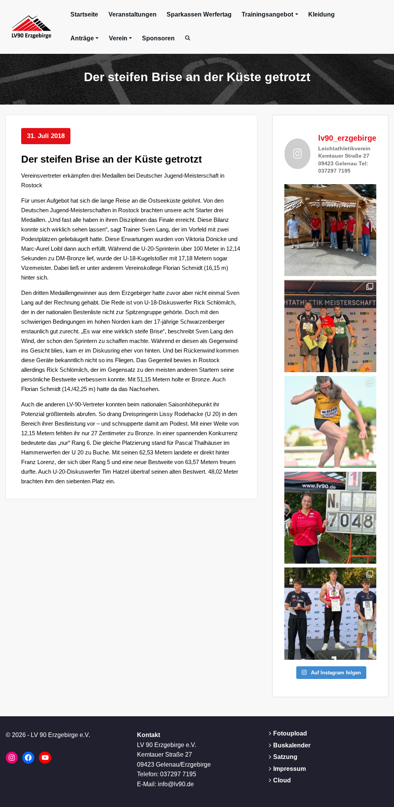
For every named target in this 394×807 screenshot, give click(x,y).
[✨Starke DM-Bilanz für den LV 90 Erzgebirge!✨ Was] (330, 326)
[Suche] (188, 38)
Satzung (285, 757)
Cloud (282, 780)
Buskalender (292, 745)
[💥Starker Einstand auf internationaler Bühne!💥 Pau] (330, 422)
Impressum (289, 768)
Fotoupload (290, 733)
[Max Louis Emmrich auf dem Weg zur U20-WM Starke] (330, 613)
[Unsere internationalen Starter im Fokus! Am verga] (330, 230)
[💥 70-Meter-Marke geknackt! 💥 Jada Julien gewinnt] (330, 518)
